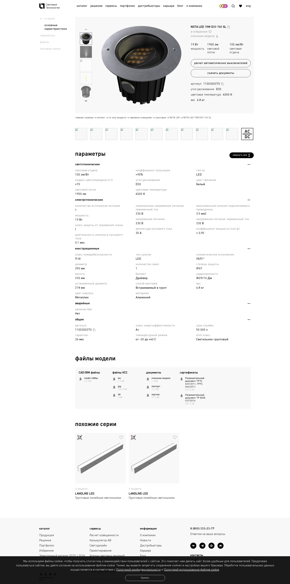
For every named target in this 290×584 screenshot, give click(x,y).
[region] (94, 380)
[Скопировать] (228, 27)
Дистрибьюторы (149, 6)
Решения (96, 6)
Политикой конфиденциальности (138, 569)
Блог (180, 6)
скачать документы (220, 73)
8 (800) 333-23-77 (202, 528)
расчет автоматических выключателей (220, 63)
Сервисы (111, 6)
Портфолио (127, 6)
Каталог (82, 6)
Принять (145, 578)
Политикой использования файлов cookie (191, 569)
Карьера (168, 6)
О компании (194, 6)
